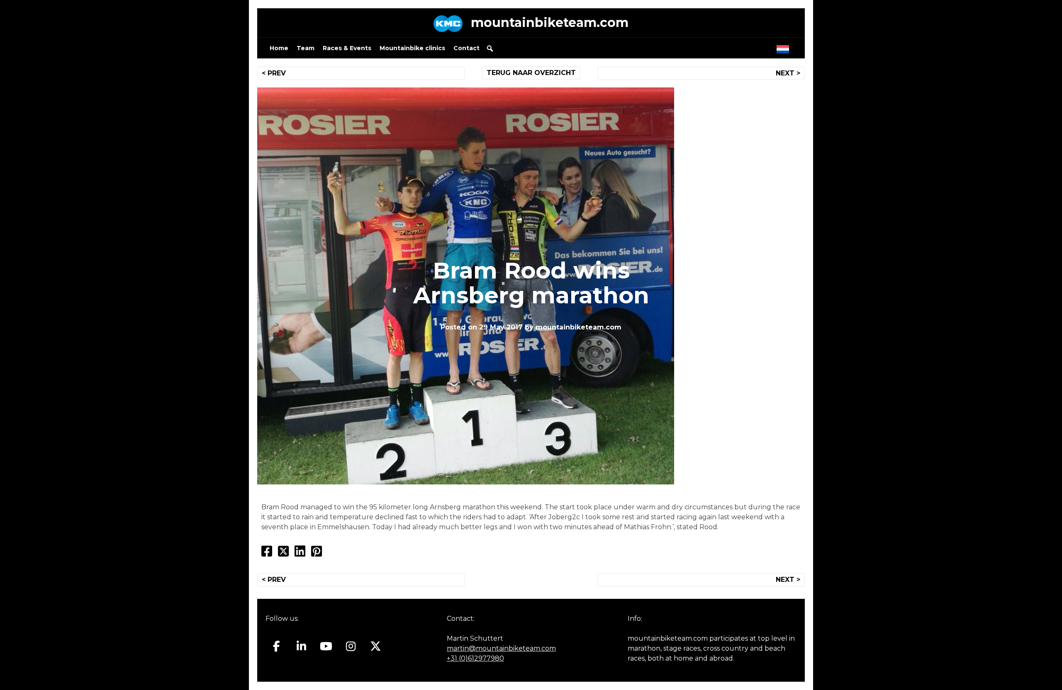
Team (305, 48)
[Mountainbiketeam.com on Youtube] (326, 646)
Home (279, 48)
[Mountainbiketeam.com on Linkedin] (301, 646)
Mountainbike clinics (412, 48)
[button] (490, 48)
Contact (466, 48)
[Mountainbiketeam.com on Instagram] (351, 646)
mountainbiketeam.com (549, 22)
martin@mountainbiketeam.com (501, 648)
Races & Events (347, 48)
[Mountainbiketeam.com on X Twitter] (376, 646)
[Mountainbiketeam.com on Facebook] (276, 646)
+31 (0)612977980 (475, 658)
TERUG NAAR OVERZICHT (531, 73)
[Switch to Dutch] (784, 47)
